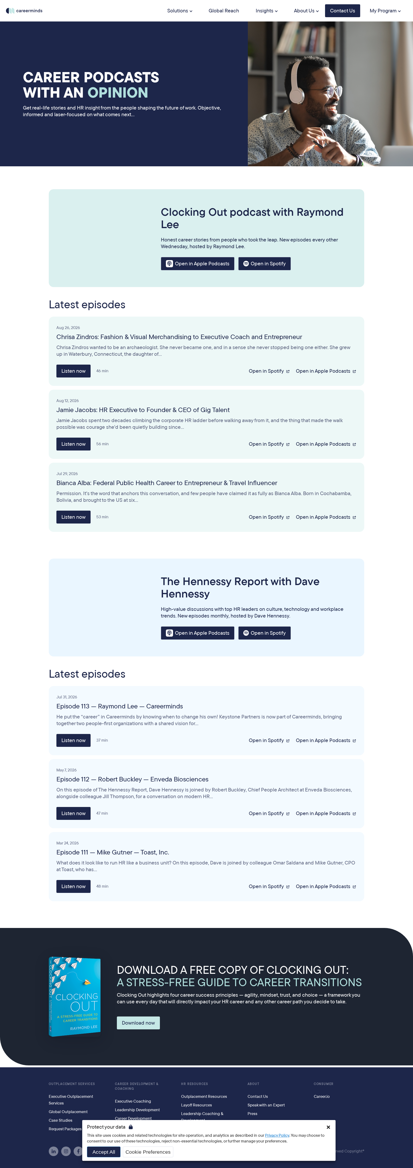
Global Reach (224, 10)
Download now (138, 1023)
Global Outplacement (68, 1112)
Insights (264, 10)
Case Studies (60, 1120)
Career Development (133, 1118)
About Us (304, 10)
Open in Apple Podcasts (202, 263)
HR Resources (194, 1084)
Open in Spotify (268, 263)
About (254, 1084)
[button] (328, 1127)
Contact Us (342, 10)
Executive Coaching (133, 1101)
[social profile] (53, 1151)
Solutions (177, 10)
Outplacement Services (72, 1084)
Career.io (322, 1096)
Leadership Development (137, 1110)
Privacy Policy (277, 1135)
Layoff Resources (196, 1105)
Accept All (103, 1152)
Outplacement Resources (204, 1096)
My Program (383, 10)
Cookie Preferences (148, 1152)
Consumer (324, 1084)
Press (252, 1113)
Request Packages (65, 1129)
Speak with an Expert (266, 1105)
